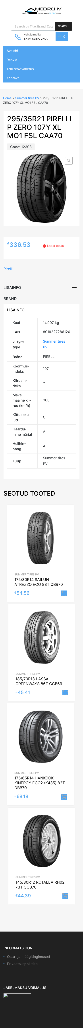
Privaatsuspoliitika (22, 963)
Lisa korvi (64, 593)
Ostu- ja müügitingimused (28, 956)
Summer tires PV (27, 98)
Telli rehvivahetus (20, 69)
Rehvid (12, 60)
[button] (69, 161)
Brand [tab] (10, 298)
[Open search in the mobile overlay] (41, 26)
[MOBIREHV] (41, 11)
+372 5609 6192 (34, 39)
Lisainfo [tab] (12, 287)
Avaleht (12, 51)
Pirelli (8, 269)
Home (7, 98)
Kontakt (13, 78)
